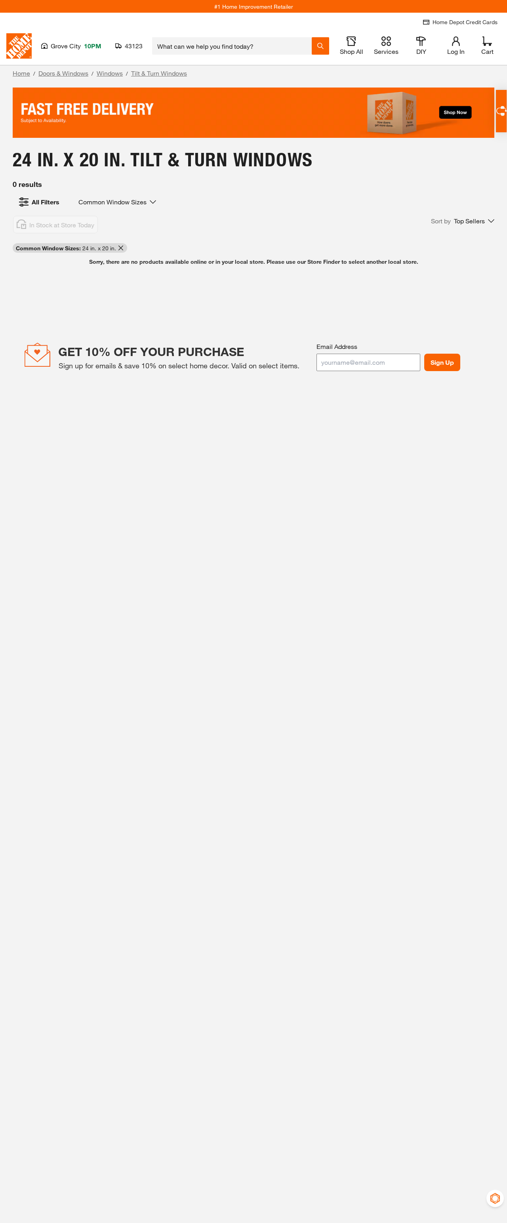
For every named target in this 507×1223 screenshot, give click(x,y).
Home (21, 73)
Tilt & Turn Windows (159, 73)
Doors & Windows (63, 73)
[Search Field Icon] (320, 46)
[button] (462, 221)
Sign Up (442, 362)
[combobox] (231, 46)
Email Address (336, 346)
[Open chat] (501, 111)
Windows (110, 73)
